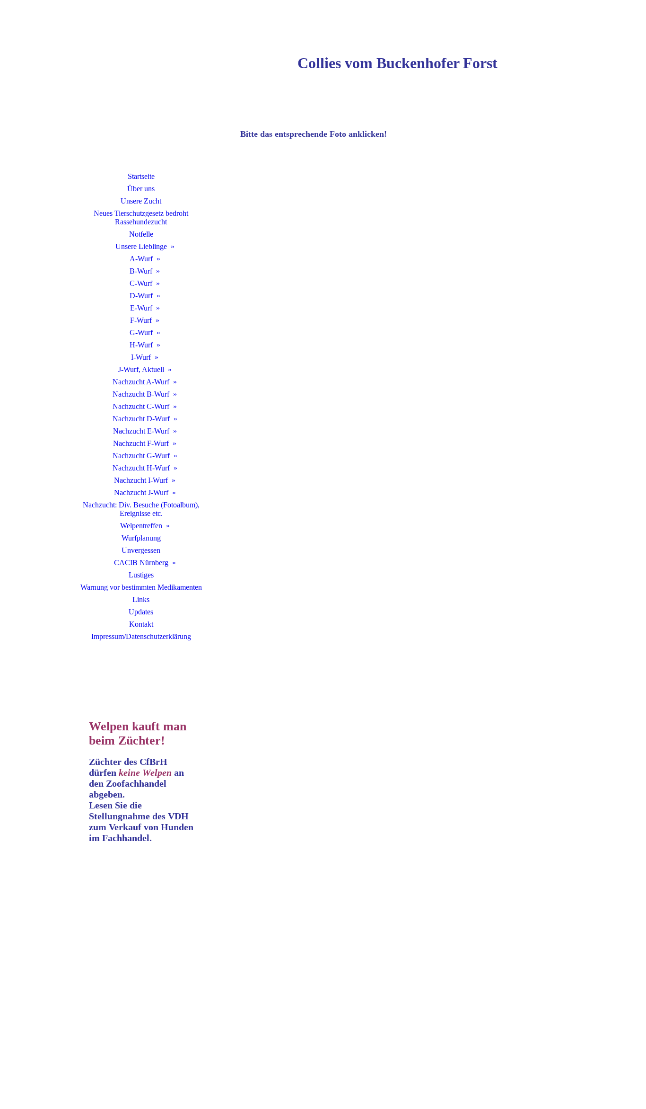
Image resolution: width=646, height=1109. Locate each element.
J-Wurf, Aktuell (141, 369)
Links (140, 599)
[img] (141, 97)
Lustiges (141, 575)
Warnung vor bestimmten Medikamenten (141, 587)
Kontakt (141, 624)
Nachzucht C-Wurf (141, 406)
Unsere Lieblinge (141, 246)
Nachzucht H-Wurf (141, 468)
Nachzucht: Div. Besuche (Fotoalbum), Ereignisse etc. (141, 509)
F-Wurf (141, 320)
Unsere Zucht (141, 201)
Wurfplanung (141, 538)
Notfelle (141, 234)
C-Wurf (141, 283)
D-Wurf (141, 296)
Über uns (141, 189)
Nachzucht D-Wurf (141, 419)
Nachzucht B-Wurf (141, 394)
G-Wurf (141, 332)
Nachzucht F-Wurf (141, 443)
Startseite (141, 176)
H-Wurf (141, 345)
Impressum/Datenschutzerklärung (141, 636)
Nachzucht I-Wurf (141, 480)
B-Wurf (141, 271)
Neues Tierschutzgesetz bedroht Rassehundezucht (141, 217)
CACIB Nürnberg (141, 563)
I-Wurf (141, 357)
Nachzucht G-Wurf (141, 456)
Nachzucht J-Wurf (141, 492)
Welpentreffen (141, 526)
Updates (141, 612)
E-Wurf (141, 308)
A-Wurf (141, 259)
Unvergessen (141, 550)
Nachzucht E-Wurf (141, 431)
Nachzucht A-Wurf (141, 382)
